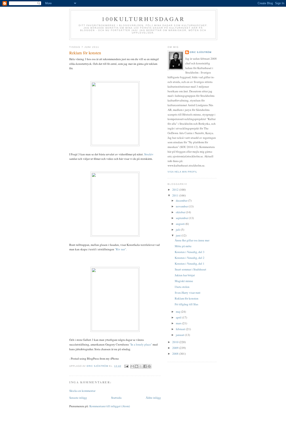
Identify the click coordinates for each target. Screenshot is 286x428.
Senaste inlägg (78, 398)
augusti (180, 224)
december (182, 200)
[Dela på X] (141, 366)
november (182, 206)
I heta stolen (182, 287)
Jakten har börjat (185, 275)
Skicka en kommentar (82, 391)
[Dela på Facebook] (145, 366)
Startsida (116, 398)
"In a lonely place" (141, 344)
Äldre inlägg (153, 398)
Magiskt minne (184, 281)
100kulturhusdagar (143, 19)
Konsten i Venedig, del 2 (189, 258)
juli (178, 230)
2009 (175, 348)
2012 (175, 190)
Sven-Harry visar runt (187, 293)
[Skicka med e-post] (132, 366)
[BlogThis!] (136, 366)
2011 (175, 195)
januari (180, 335)
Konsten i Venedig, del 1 (189, 263)
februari (181, 329)
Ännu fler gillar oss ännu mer (192, 240)
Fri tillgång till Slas (186, 304)
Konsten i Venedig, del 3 (189, 252)
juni (178, 235)
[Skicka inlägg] (126, 366)
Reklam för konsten (186, 298)
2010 (175, 342)
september (182, 218)
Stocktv (149, 154)
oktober (181, 212)
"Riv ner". (121, 249)
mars (179, 323)
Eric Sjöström (200, 52)
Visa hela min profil (182, 172)
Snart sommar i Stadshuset (190, 269)
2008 (175, 354)
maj (178, 312)
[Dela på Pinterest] (149, 366)
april (179, 317)
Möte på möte (183, 246)
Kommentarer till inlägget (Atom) (109, 406)
